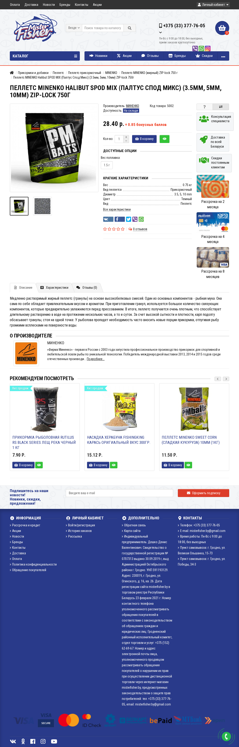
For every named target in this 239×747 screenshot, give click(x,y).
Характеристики (57, 287)
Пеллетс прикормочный (84, 73)
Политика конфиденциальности (34, 564)
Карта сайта (132, 531)
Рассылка (75, 536)
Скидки (207, 56)
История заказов (80, 531)
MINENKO (111, 73)
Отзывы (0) (89, 287)
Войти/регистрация (81, 525)
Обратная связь (135, 525)
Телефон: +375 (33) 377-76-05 (200, 525)
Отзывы (152, 56)
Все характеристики (117, 209)
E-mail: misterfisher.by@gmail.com (202, 531)
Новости (49, 5)
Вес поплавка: (110, 158)
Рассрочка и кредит (26, 525)
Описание (25, 287)
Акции (97, 5)
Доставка (31, 5)
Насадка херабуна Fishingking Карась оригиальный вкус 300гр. (119, 440)
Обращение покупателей (29, 570)
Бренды (65, 5)
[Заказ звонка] (226, 736)
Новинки (101, 56)
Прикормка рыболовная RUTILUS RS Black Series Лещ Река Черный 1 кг (44, 442)
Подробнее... (96, 359)
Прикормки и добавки (33, 73)
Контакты (81, 5)
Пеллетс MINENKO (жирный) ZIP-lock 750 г (149, 73)
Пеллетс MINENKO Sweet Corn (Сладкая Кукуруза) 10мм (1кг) (191, 440)
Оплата (15, 5)
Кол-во (108, 139)
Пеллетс (58, 73)
